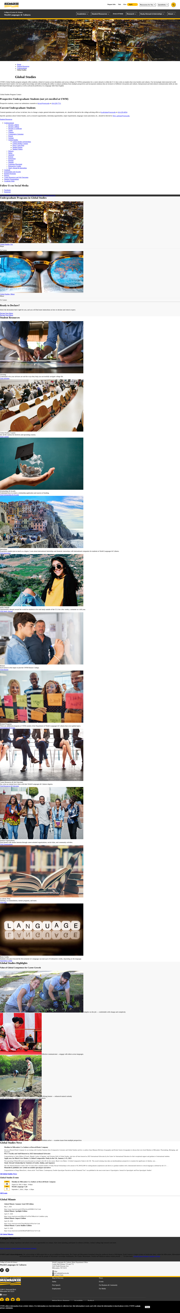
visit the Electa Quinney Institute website (146, 1256)
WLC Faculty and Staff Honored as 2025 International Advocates (27, 1153)
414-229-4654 (122, 112)
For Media (102, 1289)
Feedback (91, 1300)
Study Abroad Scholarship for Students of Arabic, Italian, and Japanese (29, 1163)
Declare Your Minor (6, 315)
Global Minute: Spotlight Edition (15, 1211)
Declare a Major (13, 125)
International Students (29, 1248)
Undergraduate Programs (8, 195)
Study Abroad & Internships (151, 14)
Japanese (11, 155)
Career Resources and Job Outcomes (16, 177)
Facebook (7, 190)
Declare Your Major (6, 313)
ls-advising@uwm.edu (108, 112)
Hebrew (11, 151)
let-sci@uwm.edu (43, 103)
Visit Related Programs (7, 728)
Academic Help (9, 181)
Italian (10, 153)
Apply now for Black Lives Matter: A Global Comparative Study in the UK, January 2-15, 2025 (37, 1158)
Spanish (11, 162)
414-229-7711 (56, 103)
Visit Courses (4, 436)
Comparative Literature (16, 134)
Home (19, 64)
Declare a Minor (13, 127)
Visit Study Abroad (6, 611)
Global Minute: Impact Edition (15, 1218)
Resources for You (146, 5)
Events (101, 1281)
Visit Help (3, 902)
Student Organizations (11, 179)
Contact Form (58, 1275)
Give (124, 4)
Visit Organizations (6, 844)
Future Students (5, 1248)
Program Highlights (35, 195)
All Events (3, 1193)
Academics (81, 14)
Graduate (7, 170)
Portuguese (12, 158)
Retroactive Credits (14, 166)
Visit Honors (4, 669)
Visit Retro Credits (6, 961)
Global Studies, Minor (7, 294)
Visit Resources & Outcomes (9, 786)
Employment (56, 1289)
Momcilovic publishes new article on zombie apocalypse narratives (27, 1167)
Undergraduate (22, 68)
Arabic (10, 130)
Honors (6, 175)
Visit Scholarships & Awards (9, 495)
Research (130, 14)
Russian (11, 160)
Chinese (11, 132)
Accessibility (78, 1300)
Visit (119, 4)
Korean (10, 157)
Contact (4, 1295)
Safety (54, 1281)
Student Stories (17, 147)
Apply (131, 4)
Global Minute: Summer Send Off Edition (19, 1204)
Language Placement (15, 164)
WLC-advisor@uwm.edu (121, 116)
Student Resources (99, 14)
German (11, 138)
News (101, 1278)
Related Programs (10, 173)
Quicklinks (162, 5)
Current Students (16, 1248)
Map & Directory (57, 1278)
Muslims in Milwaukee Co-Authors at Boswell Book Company (26, 1147)
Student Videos (17, 149)
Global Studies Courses (20, 143)
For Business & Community (108, 1285)
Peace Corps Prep (18, 145)
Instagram (7, 192)
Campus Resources (49, 195)
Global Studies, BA (6, 244)
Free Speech (56, 1285)
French (10, 136)
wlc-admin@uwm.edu (61, 1273)
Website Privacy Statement (60, 1300)
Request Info (112, 4)
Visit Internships (5, 553)
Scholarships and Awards (12, 172)
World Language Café (19, 1187)
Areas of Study (118, 14)
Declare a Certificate (15, 128)
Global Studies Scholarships (21, 142)
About (170, 14)
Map (55, 1271)
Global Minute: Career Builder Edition (18, 1225)
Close (147, 1307)
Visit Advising (4, 378)
